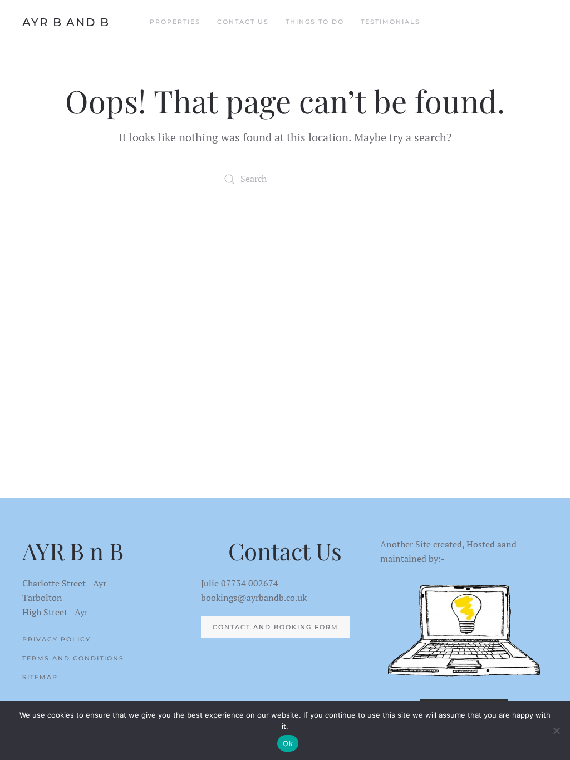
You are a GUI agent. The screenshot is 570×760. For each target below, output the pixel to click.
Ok (288, 743)
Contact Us (243, 22)
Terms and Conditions (73, 658)
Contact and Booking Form (275, 627)
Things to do (315, 22)
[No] (556, 730)
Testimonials (390, 22)
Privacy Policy (56, 639)
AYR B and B (66, 22)
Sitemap (40, 677)
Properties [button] (175, 22)
